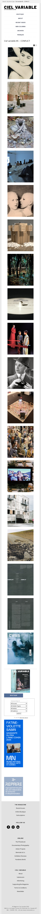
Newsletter (20, 891)
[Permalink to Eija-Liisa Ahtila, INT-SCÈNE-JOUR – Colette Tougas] (20, 339)
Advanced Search (24, 717)
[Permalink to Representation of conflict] (20, 614)
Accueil (4, 1)
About (20, 18)
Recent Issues (20, 808)
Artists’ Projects (20, 849)
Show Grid (34, 45)
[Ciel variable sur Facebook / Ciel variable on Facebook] (8, 828)
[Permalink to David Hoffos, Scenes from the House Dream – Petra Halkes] (20, 270)
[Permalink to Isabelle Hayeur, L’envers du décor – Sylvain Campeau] (20, 132)
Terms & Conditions (20, 888)
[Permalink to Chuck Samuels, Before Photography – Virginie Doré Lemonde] (20, 373)
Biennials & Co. (20, 852)
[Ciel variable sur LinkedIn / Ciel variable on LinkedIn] (17, 828)
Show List (36, 45)
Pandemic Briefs (20, 859)
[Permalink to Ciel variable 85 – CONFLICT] (20, 648)
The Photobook (20, 842)
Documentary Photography (20, 845)
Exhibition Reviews (20, 856)
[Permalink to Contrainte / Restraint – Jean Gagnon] (20, 235)
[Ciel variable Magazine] (20, 10)
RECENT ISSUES (20, 22)
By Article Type (10, 1)
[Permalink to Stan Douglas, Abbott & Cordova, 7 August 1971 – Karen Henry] (20, 442)
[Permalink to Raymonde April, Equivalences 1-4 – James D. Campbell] (20, 97)
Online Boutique (20, 812)
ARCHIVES (20, 31)
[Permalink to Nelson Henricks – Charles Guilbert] (20, 304)
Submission (20, 877)
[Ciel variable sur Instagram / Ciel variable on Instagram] (13, 828)
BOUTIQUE (20, 14)
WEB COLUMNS (20, 26)
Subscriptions (20, 815)
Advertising (20, 881)
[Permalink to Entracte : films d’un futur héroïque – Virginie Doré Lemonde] (20, 166)
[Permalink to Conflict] (20, 579)
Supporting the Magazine (21, 884)
